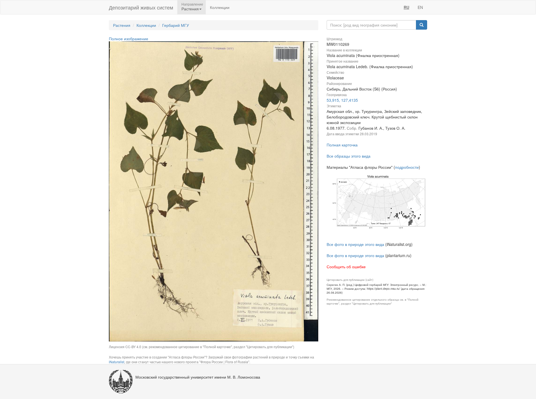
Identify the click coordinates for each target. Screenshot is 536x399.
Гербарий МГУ (175, 25)
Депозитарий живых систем (141, 7)
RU (406, 7)
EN (420, 7)
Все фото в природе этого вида (355, 244)
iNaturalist (116, 361)
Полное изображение (128, 38)
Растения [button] (190, 8)
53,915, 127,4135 (342, 100)
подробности (407, 167)
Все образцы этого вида (348, 156)
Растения (121, 25)
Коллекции (219, 7)
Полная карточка (342, 145)
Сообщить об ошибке (346, 266)
